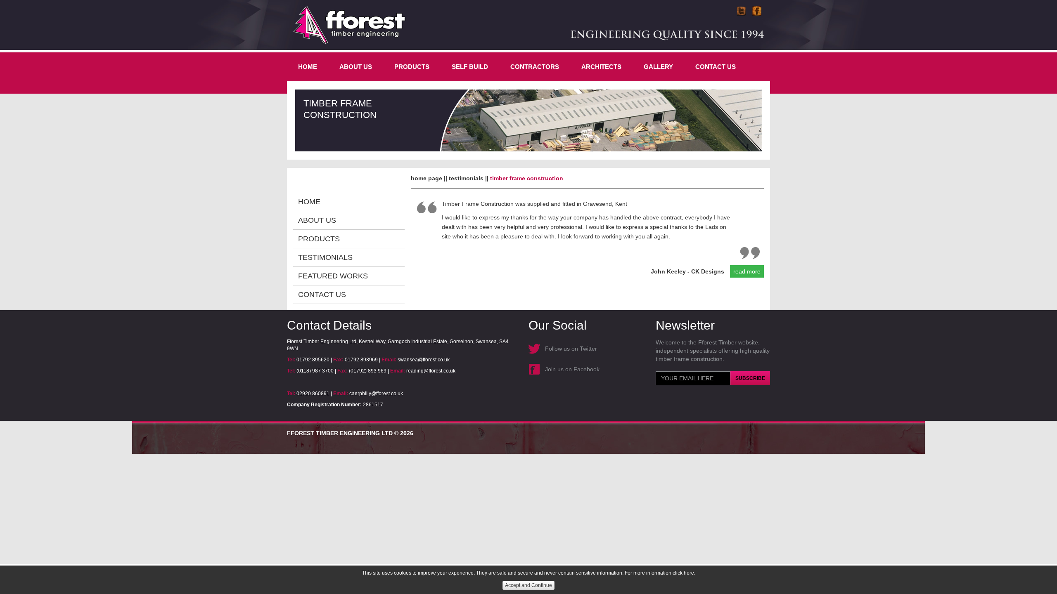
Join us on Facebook (572, 369)
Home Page (426, 178)
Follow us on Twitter (571, 348)
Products (411, 66)
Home (307, 66)
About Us (355, 66)
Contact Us (715, 66)
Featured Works (333, 276)
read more (747, 271)
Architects (601, 66)
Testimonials (325, 257)
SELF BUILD (470, 66)
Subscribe (750, 378)
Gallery (658, 66)
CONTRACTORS (534, 66)
